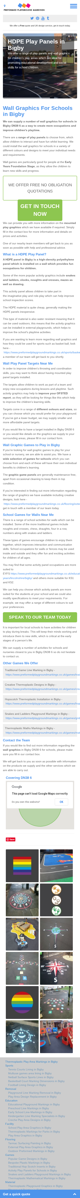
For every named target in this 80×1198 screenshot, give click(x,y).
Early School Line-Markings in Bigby (30, 1112)
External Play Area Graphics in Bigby (30, 1147)
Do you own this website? (26, 802)
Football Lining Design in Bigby (27, 1085)
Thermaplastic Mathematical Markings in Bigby (36, 1178)
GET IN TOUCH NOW (39, 210)
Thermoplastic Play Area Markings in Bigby (31, 1061)
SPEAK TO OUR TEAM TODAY (40, 617)
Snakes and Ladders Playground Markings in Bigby (39, 1174)
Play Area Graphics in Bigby (25, 1135)
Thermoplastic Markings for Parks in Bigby (34, 1131)
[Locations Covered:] (4, 5)
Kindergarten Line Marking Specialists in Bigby (36, 1116)
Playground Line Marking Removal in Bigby (34, 1092)
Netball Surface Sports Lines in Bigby (31, 1077)
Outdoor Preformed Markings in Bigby (31, 1151)
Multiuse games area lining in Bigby (30, 1073)
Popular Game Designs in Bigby (27, 1158)
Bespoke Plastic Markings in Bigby (29, 1162)
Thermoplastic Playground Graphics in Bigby (35, 1186)
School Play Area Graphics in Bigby (29, 1127)
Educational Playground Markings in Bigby (34, 1104)
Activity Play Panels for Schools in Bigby (32, 1170)
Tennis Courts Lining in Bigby (26, 1069)
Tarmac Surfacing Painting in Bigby (29, 1143)
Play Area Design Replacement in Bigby (32, 1096)
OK (61, 802)
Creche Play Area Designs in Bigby (29, 1119)
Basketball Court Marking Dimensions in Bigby (36, 1081)
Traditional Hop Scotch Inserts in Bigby (32, 1166)
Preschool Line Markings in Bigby (28, 1108)
